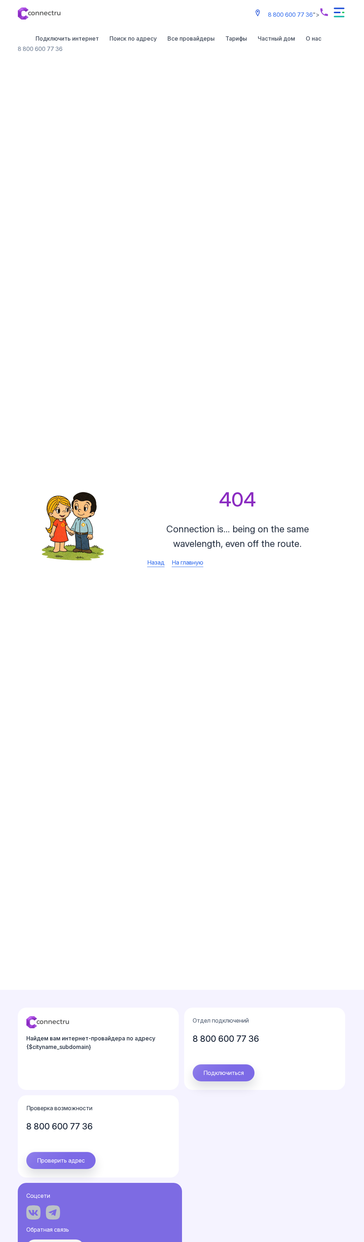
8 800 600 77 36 (290, 14)
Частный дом (276, 38)
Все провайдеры (191, 38)
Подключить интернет (67, 38)
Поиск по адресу (133, 38)
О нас (313, 38)
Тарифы (236, 38)
